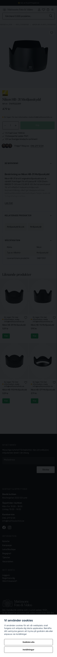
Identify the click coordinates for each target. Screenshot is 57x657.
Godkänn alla (28, 642)
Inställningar (28, 649)
